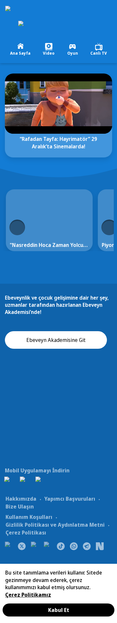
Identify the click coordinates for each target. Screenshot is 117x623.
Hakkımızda (21, 498)
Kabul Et (58, 610)
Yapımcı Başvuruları (69, 498)
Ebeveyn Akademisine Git (55, 340)
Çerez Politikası (26, 532)
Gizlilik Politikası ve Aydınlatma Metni (55, 524)
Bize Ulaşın (20, 506)
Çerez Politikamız (28, 594)
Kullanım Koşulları (29, 517)
